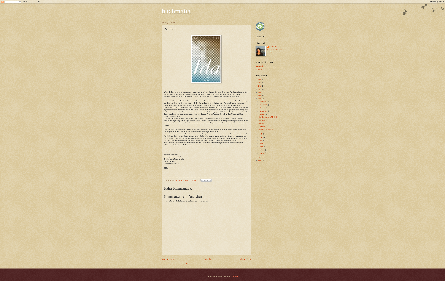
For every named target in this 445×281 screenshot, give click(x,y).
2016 (260, 160)
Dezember (263, 101)
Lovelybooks (260, 66)
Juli (261, 134)
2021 (260, 89)
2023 (260, 83)
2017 (260, 157)
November (263, 105)
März (262, 147)
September (263, 111)
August (262, 114)
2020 (260, 92)
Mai (261, 140)
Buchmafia (273, 47)
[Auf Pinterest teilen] (210, 180)
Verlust (261, 123)
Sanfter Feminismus (266, 130)
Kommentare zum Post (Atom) (180, 264)
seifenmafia (259, 69)
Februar (262, 150)
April (261, 143)
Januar (262, 153)
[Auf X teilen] (206, 180)
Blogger (235, 276)
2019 (260, 96)
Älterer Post (245, 259)
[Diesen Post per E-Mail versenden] (201, 180)
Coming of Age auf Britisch (268, 117)
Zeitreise (262, 127)
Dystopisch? (263, 120)
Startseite (207, 259)
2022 (260, 86)
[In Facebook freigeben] (208, 180)
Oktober (262, 108)
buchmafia (176, 10)
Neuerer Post (168, 259)
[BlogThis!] (204, 180)
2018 (260, 99)
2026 (260, 80)
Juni (261, 137)
